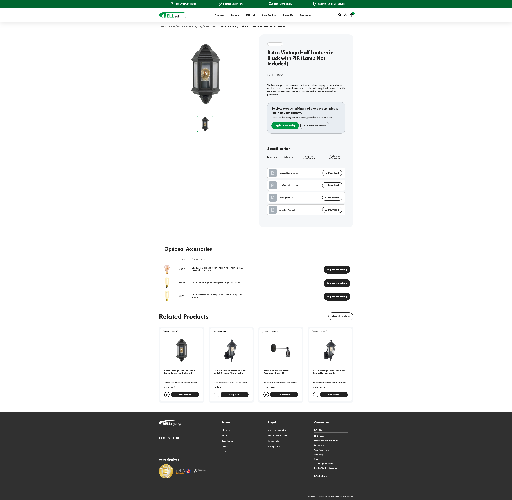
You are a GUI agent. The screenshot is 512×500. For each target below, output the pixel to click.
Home (161, 26)
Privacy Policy (274, 446)
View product (185, 394)
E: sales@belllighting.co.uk (325, 468)
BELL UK (318, 430)
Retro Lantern (210, 26)
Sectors (235, 15)
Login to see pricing (337, 269)
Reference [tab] (288, 157)
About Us (288, 15)
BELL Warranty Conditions (279, 435)
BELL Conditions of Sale (278, 430)
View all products (341, 316)
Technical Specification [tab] (309, 157)
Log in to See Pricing (285, 125)
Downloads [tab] (272, 157)
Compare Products (316, 125)
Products (219, 15)
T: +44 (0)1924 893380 (324, 463)
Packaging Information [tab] (335, 157)
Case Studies (269, 15)
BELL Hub (250, 15)
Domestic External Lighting (189, 26)
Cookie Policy (274, 441)
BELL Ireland (320, 476)
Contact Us (305, 15)
